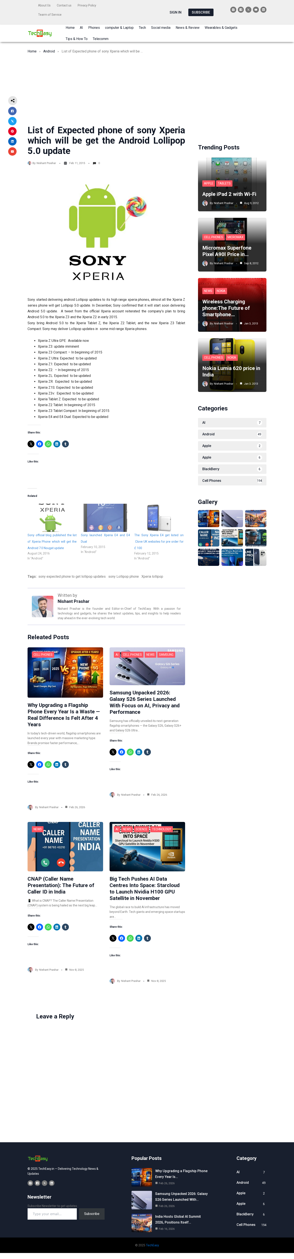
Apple (208, 183)
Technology (161, 829)
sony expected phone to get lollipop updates (72, 576)
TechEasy (152, 1245)
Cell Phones (43, 654)
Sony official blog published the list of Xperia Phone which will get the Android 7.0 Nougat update (52, 541)
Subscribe (91, 1214)
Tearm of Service (50, 14)
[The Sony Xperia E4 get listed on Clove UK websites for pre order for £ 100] (158, 518)
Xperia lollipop (152, 576)
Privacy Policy (87, 5)
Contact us (64, 5)
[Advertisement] (147, 93)
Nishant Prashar (46, 163)
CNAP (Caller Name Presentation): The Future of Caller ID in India (61, 885)
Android (49, 51)
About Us (44, 5)
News (150, 654)
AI (117, 654)
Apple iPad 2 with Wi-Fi (229, 194)
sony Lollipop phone (123, 576)
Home (32, 51)
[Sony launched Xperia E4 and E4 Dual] (105, 518)
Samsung (166, 654)
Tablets (224, 183)
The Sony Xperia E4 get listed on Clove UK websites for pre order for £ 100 (158, 541)
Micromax (235, 237)
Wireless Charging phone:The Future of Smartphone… (226, 308)
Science (141, 829)
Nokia (221, 291)
